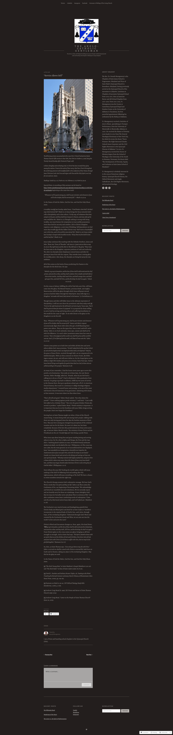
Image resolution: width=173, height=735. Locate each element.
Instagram (76, 714)
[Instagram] (109, 188)
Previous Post (48, 654)
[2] (57, 229)
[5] (66, 433)
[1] (54, 209)
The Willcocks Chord (107, 200)
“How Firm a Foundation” (109, 217)
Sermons (46, 625)
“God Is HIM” (105, 213)
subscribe (125, 230)
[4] (59, 375)
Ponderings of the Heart (108, 205)
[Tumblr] (103, 188)
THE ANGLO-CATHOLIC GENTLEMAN (87, 48)
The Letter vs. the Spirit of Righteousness (113, 209)
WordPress (76, 712)
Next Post (88, 654)
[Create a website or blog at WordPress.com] (86, 729)
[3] (91, 303)
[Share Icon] (106, 188)
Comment (86, 684)
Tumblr (75, 710)
